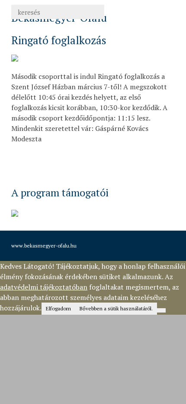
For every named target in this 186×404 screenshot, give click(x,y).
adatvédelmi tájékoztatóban (43, 287)
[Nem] (161, 310)
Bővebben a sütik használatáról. (116, 308)
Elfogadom (58, 308)
